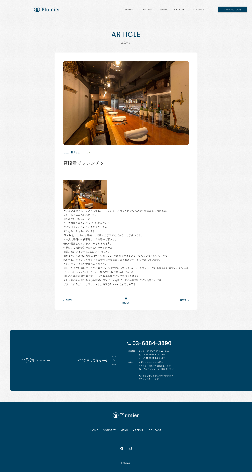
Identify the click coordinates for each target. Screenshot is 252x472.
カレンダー (152, 369)
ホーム (129, 9)
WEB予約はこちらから (92, 360)
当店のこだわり (146, 9)
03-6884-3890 (152, 343)
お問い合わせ (198, 9)
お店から (179, 9)
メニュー (163, 9)
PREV (69, 300)
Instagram (130, 448)
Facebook (121, 448)
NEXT (183, 300)
